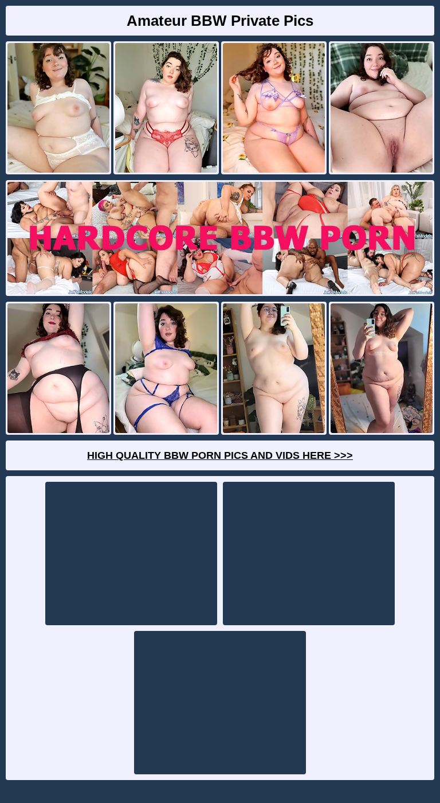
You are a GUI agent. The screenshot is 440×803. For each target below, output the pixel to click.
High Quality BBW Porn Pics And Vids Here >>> (220, 455)
